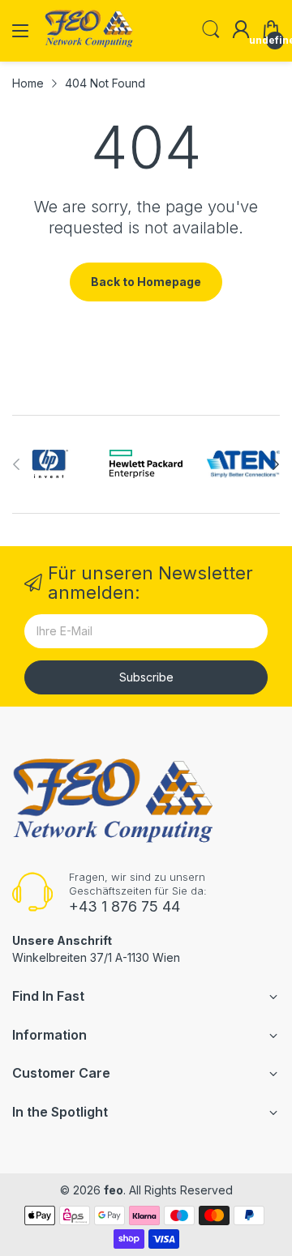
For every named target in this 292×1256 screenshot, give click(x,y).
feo (113, 1190)
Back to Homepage (146, 281)
